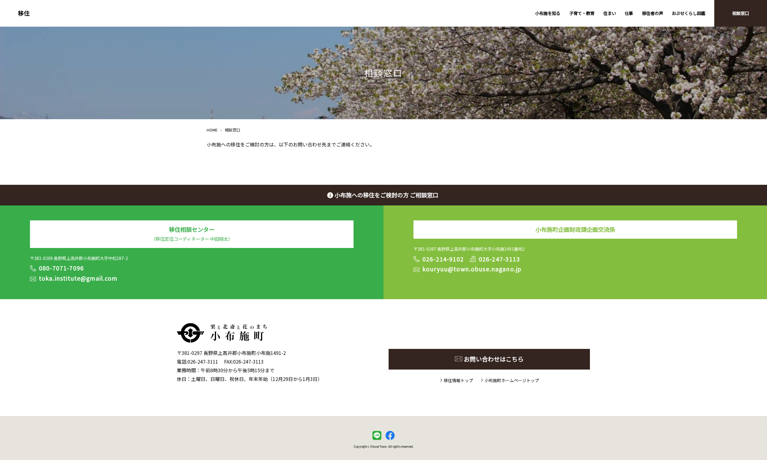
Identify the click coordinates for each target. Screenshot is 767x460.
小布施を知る (547, 13)
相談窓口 (740, 13)
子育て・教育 (581, 13)
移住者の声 (652, 13)
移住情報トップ (458, 380)
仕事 (629, 13)
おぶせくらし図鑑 (688, 13)
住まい (609, 13)
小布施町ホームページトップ (511, 380)
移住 (24, 13)
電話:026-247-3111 (197, 361)
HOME (212, 130)
